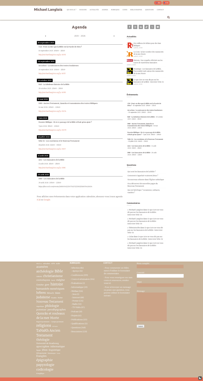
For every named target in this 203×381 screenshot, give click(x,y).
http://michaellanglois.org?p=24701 (52, 55)
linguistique (54, 350)
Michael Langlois (48, 9)
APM (53, 264)
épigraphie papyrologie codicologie (45, 364)
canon (39, 276)
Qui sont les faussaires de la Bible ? (141, 172)
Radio (75, 304)
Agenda (105, 10)
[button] (200, 378)
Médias (74, 291)
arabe (58, 264)
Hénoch (50, 293)
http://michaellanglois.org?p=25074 (52, 111)
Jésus (45, 349)
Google (47, 199)
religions (43, 325)
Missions (83, 10)
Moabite (54, 298)
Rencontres (76, 331)
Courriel (140, 272)
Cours (124, 10)
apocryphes (42, 346)
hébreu (41, 293)
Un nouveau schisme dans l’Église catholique (145, 180)
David (53, 280)
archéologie (45, 271)
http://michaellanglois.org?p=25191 (52, 168)
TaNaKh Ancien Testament (48, 332)
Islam (57, 293)
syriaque (55, 326)
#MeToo (39, 263)
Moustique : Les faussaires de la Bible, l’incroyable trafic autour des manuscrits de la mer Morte (149, 71)
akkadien (46, 264)
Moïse (60, 298)
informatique (57, 346)
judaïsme (43, 297)
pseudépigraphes (56, 309)
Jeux (74, 294)
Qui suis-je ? (71, 10)
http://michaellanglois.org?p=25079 (52, 130)
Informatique (77, 287)
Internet (76, 297)
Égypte (38, 350)
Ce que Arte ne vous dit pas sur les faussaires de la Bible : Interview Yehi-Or (145, 212)
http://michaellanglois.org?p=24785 (52, 92)
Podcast (74, 311)
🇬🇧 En (158, 3)
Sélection (75, 268)
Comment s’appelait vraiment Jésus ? (142, 176)
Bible (59, 271)
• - (142, 126)
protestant (41, 309)
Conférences (77, 275)
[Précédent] (45, 36)
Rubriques (115, 10)
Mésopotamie (41, 353)
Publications (77, 319)
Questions (149, 10)
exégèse (60, 280)
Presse (75, 301)
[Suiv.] (114, 36)
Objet (139, 282)
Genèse (40, 284)
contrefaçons (43, 280)
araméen (42, 266)
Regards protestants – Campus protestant (49, 322)
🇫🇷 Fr (166, 3)
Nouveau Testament (49, 301)
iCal (38, 199)
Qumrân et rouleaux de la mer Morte (50, 316)
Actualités (94, 10)
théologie (42, 339)
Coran (58, 353)
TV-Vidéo (76, 307)
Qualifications (77, 323)
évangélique (40, 373)
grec (47, 284)
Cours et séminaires (80, 279)
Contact (160, 10)
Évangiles (41, 356)
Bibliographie (136, 10)
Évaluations (76, 283)
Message (141, 291)
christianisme (53, 276)
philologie (52, 306)
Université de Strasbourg (47, 343)
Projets (74, 315)
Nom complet (143, 263)
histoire (57, 284)
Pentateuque (52, 353)
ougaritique (40, 306)
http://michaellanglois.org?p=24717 (52, 74)
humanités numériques (50, 288)
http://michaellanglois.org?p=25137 (52, 149)
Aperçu (75, 271)
